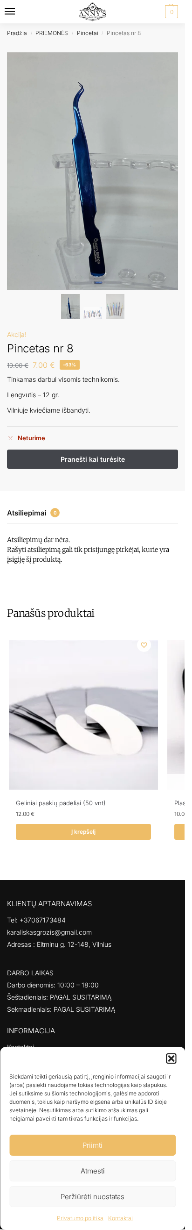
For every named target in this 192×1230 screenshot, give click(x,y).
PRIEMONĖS (51, 32)
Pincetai (87, 32)
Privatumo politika (80, 1218)
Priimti (92, 1145)
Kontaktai (120, 1218)
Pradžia (17, 32)
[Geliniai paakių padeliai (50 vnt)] (83, 715)
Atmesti (93, 1170)
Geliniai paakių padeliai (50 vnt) (61, 803)
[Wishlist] (144, 645)
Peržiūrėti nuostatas (92, 1196)
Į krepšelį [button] (83, 831)
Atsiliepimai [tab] (32, 512)
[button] (171, 1058)
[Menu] (19, 12)
